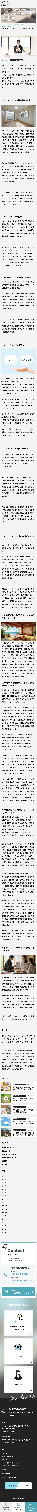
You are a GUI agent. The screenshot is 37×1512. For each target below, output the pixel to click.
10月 (3, 1212)
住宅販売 (4, 1161)
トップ (3, 25)
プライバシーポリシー (8, 1477)
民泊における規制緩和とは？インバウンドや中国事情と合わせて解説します (23, 1122)
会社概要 (4, 1469)
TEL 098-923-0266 (8, 1442)
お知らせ (10, 25)
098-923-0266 (19, 1280)
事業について (19, 25)
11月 (3, 1209)
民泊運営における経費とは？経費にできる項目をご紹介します (23, 1111)
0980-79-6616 (19, 1274)
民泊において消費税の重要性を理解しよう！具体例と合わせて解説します (23, 1088)
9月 (2, 1216)
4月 (2, 1192)
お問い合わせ (5, 1473)
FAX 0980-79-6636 (8, 1431)
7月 (2, 1182)
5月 (2, 1189)
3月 (2, 1196)
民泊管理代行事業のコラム (19, 1084)
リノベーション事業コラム (9, 26)
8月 (2, 1176)
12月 (3, 1206)
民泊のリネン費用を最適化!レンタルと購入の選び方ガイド (23, 1099)
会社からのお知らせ (7, 1148)
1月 (2, 1202)
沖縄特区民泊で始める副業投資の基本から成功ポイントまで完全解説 (23, 1134)
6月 (2, 1186)
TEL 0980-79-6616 (8, 1429)
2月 (2, 1199)
